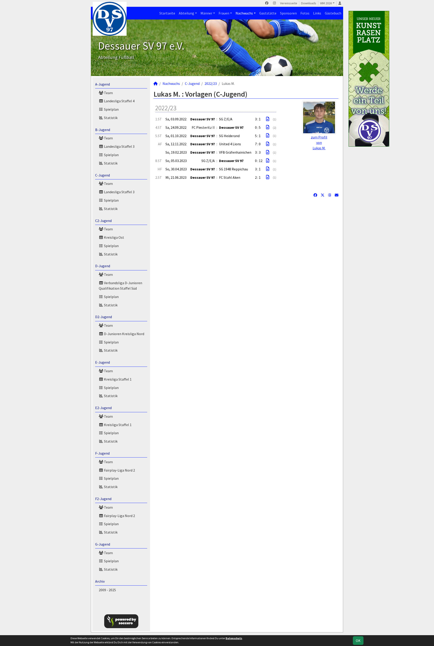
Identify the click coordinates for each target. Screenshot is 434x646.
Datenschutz (234, 638)
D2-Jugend (103, 317)
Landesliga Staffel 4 (118, 101)
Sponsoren (288, 13)
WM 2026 (326, 3)
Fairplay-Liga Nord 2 (119, 470)
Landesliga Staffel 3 (118, 146)
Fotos (304, 13)
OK (358, 640)
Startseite (167, 13)
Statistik (110, 117)
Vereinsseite (288, 3)
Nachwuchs (244, 13)
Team (108, 93)
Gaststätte (267, 13)
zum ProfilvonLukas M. (319, 142)
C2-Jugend (103, 220)
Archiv (100, 581)
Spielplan (111, 109)
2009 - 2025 (107, 590)
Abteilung (186, 13)
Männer (206, 13)
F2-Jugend (103, 498)
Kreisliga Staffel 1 (117, 379)
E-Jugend (102, 362)
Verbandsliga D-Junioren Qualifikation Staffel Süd (120, 286)
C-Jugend (102, 175)
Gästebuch (333, 13)
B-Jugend (102, 129)
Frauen (224, 13)
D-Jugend (102, 266)
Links (317, 13)
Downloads (308, 3)
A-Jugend (102, 84)
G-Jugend (102, 544)
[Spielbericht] (267, 119)
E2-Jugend (103, 407)
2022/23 (211, 83)
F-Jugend (102, 453)
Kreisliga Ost (113, 237)
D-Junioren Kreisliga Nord (123, 333)
